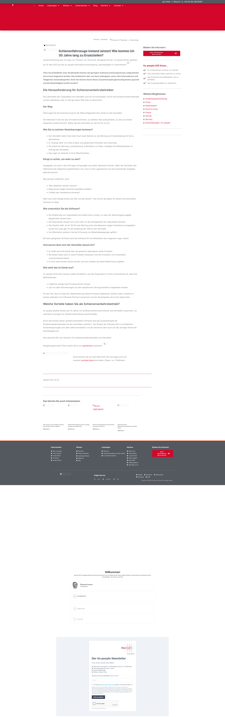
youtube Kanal (87, 360)
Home (41, 5)
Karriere (104, 5)
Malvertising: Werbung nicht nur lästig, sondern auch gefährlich (79, 425)
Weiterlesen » (46, 429)
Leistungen (52, 5)
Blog (95, 5)
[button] (34, 6)
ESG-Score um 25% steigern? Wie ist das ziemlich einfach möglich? (53, 425)
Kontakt (117, 5)
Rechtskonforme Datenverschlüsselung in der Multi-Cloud (127, 426)
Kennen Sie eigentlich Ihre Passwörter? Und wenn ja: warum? (103, 425)
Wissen (66, 5)
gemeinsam (88, 346)
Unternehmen (81, 5)
